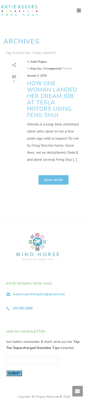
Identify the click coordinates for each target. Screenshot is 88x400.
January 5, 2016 (37, 75)
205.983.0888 (22, 308)
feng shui (36, 68)
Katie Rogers (39, 62)
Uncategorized (52, 68)
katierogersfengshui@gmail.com (39, 294)
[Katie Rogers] (19, 10)
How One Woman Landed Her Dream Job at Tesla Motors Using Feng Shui (52, 99)
